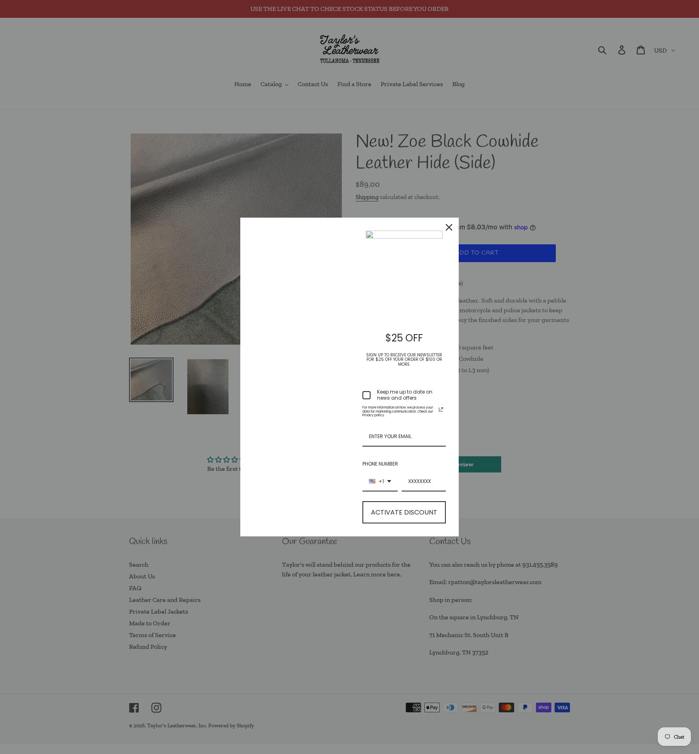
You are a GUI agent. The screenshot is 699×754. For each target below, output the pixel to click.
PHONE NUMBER (380, 463)
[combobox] (380, 481)
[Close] (449, 227)
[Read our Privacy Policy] (441, 409)
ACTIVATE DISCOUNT (404, 512)
